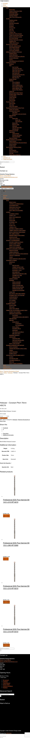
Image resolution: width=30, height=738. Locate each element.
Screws (8, 18)
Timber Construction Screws (16, 35)
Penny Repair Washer (17, 86)
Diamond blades (16, 136)
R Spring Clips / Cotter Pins (15, 94)
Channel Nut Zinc (16, 76)
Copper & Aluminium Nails (15, 11)
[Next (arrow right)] (2, 737)
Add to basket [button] (6, 515)
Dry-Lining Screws (13, 38)
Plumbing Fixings (10, 102)
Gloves (11, 148)
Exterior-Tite (12, 27)
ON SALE (5, 3)
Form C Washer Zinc (17, 85)
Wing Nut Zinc (15, 77)
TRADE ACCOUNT (7, 159)
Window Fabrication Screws (16, 40)
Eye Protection (12, 150)
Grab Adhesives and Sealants (16, 61)
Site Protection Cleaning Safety (13, 147)
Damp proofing (12, 144)
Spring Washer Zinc (17, 88)
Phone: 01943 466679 (5, 175)
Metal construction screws (15, 37)
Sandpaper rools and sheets (19, 114)
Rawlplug (11, 64)
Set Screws (12, 99)
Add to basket (4, 418)
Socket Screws (12, 79)
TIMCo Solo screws (14, 43)
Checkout (5, 681)
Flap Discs (14, 112)
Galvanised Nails (13, 12)
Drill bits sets (15, 129)
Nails (7, 8)
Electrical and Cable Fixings (16, 92)
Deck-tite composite (14, 23)
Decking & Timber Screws (15, 33)
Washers (11, 80)
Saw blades (12, 132)
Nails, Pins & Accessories (15, 17)
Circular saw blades (17, 135)
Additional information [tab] (8, 435)
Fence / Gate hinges (14, 49)
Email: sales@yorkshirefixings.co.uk (8, 177)
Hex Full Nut (15, 67)
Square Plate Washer (17, 89)
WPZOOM (8, 733)
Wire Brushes (12, 115)
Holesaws (14, 126)
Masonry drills (15, 124)
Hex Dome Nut (15, 73)
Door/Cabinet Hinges (14, 47)
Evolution (11, 26)
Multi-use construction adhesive (17, 56)
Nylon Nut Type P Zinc (17, 70)
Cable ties (11, 91)
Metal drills (15, 123)
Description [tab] (6, 433)
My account (6, 680)
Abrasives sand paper (14, 111)
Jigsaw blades (15, 133)
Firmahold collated (13, 14)
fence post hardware (14, 50)
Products (5, 6)
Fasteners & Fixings (11, 62)
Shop (4, 156)
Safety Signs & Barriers (14, 154)
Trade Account (6, 683)
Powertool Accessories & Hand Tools (15, 108)
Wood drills (15, 118)
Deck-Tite (11, 24)
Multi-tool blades (13, 138)
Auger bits (17, 120)
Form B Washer (16, 83)
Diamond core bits (13, 130)
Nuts (10, 65)
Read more (6, 558)
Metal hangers (12, 141)
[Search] (0, 163)
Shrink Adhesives (13, 55)
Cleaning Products (13, 151)
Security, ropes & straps (15, 46)
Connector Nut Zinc (17, 68)
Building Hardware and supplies (14, 139)
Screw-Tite (11, 21)
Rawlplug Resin (13, 53)
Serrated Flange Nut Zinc (18, 74)
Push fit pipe (12, 100)
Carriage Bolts (12, 96)
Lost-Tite (11, 29)
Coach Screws (12, 97)
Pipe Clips (11, 105)
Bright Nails (12, 9)
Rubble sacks (12, 145)
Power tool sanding (14, 109)
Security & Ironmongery (12, 44)
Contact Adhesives (13, 58)
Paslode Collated (13, 15)
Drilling (11, 117)
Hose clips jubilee (13, 106)
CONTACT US (6, 158)
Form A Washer (16, 82)
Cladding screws (13, 20)
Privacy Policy (6, 684)
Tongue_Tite (12, 32)
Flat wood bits (18, 121)
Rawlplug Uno (12, 41)
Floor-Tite (11, 30)
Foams (11, 59)
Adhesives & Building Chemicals (14, 52)
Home (4, 5)
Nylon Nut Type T (16, 71)
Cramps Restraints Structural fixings (18, 142)
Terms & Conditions (8, 686)
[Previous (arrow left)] (0, 737)
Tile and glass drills (17, 127)
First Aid (11, 153)
